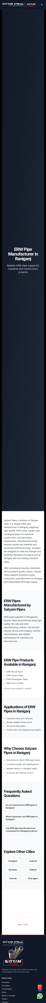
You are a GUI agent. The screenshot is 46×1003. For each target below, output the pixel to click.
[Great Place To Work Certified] (40, 988)
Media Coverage (8, 995)
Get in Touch (23, 925)
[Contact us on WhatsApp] (40, 996)
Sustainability (7, 989)
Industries (5, 982)
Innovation (6, 986)
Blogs (4, 992)
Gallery (4, 999)
